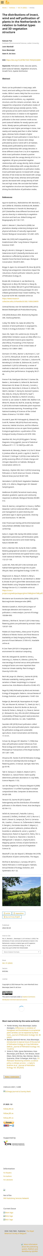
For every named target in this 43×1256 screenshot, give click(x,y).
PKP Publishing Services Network (16, 1198)
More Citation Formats (11, 952)
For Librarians (8, 1180)
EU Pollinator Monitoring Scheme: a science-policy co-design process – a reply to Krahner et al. (23, 1061)
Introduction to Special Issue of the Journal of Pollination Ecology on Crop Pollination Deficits (23, 1044)
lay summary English (13, 917)
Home (4, 8)
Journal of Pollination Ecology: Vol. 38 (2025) (21, 1066)
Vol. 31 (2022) (22, 8)
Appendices (19, 913)
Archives (12, 8)
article (8, 913)
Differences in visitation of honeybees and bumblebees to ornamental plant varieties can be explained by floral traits (23, 1031)
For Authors (7, 1176)
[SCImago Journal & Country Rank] (17, 1091)
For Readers (7, 1173)
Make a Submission (12, 1077)
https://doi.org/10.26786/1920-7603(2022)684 (23, 60)
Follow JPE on (8, 1109)
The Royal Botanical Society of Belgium (19, 1232)
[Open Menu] (2, 2)
